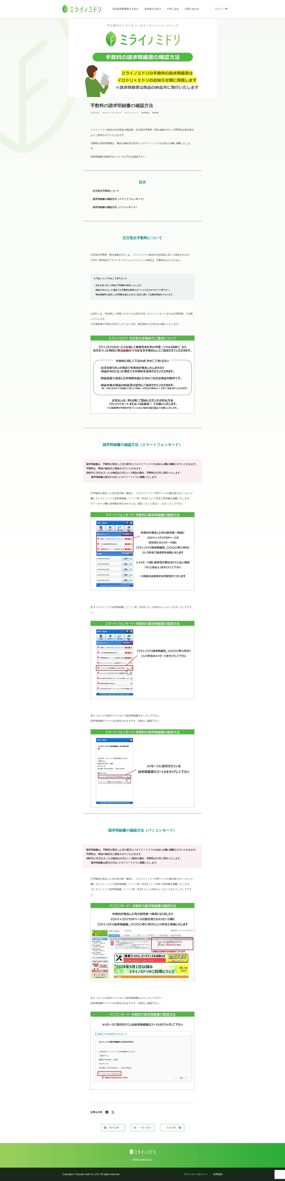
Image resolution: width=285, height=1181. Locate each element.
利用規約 (218, 1174)
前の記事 (114, 1127)
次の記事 (171, 1127)
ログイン (220, 9)
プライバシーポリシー (195, 1174)
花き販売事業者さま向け (125, 9)
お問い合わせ (192, 9)
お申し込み (173, 9)
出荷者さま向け (152, 9)
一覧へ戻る (145, 1127)
